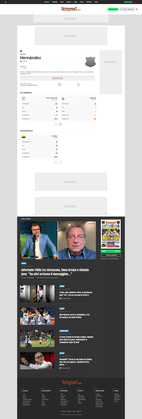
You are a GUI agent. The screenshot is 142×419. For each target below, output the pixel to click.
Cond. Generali (99, 406)
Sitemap (80, 403)
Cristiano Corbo (66, 298)
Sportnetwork (63, 403)
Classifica (46, 2)
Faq (96, 397)
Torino (75, 2)
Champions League (64, 331)
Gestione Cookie (99, 403)
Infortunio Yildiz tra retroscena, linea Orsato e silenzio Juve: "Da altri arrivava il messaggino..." (55, 272)
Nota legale (98, 399)
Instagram (69, 411)
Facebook (63, 411)
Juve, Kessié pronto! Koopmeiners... (28, 278)
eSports (44, 404)
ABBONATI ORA (113, 9)
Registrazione (117, 396)
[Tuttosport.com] (71, 9)
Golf (43, 401)
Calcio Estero (26, 403)
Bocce (43, 403)
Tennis (81, 2)
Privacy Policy (99, 404)
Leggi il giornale (128, 9)
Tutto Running (45, 399)
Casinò (96, 2)
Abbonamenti (81, 396)
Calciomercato (26, 404)
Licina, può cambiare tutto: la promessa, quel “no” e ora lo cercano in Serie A (76, 293)
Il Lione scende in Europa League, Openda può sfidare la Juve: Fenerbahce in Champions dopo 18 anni (76, 340)
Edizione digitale (82, 399)
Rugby (43, 396)
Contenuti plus (128, 2)
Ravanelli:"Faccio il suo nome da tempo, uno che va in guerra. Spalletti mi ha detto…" (75, 362)
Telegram (79, 411)
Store (79, 401)
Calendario (54, 2)
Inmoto (62, 397)
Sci (42, 394)
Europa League (26, 401)
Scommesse (89, 2)
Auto (61, 394)
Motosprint (63, 399)
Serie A (62, 2)
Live (136, 2)
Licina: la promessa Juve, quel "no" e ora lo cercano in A (47, 278)
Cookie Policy (99, 401)
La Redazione (99, 396)
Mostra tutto (57, 78)
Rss (79, 394)
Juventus (69, 2)
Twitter (74, 411)
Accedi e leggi (113, 258)
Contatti (97, 394)
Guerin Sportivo (64, 401)
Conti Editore (63, 404)
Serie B (24, 397)
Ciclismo (44, 397)
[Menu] (5, 2)
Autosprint (63, 396)
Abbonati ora (110, 251)
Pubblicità (116, 394)
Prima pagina (81, 397)
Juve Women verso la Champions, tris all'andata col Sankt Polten (74, 316)
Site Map (116, 397)
